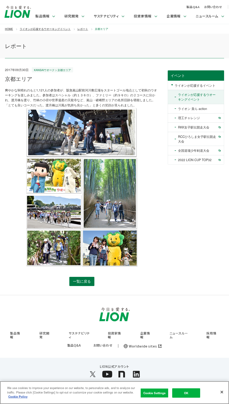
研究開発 (44, 335)
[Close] (222, 392)
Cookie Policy (18, 396)
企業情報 (145, 335)
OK (186, 393)
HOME (9, 29)
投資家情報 (114, 335)
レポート (82, 29)
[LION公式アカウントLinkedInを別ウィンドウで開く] (136, 374)
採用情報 (211, 335)
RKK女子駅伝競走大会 (193, 127)
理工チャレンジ (189, 118)
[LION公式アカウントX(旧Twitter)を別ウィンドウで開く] (93, 374)
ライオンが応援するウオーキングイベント (45, 29)
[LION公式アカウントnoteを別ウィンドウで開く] (122, 374)
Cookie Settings (154, 393)
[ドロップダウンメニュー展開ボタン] (53, 16)
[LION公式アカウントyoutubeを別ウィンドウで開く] (107, 374)
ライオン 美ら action (192, 108)
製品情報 (15, 335)
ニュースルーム (179, 335)
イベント (178, 75)
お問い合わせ (213, 7)
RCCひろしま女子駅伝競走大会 (197, 138)
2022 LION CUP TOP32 (195, 160)
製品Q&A (193, 7)
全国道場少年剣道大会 (193, 150)
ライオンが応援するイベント (195, 85)
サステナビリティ (79, 335)
